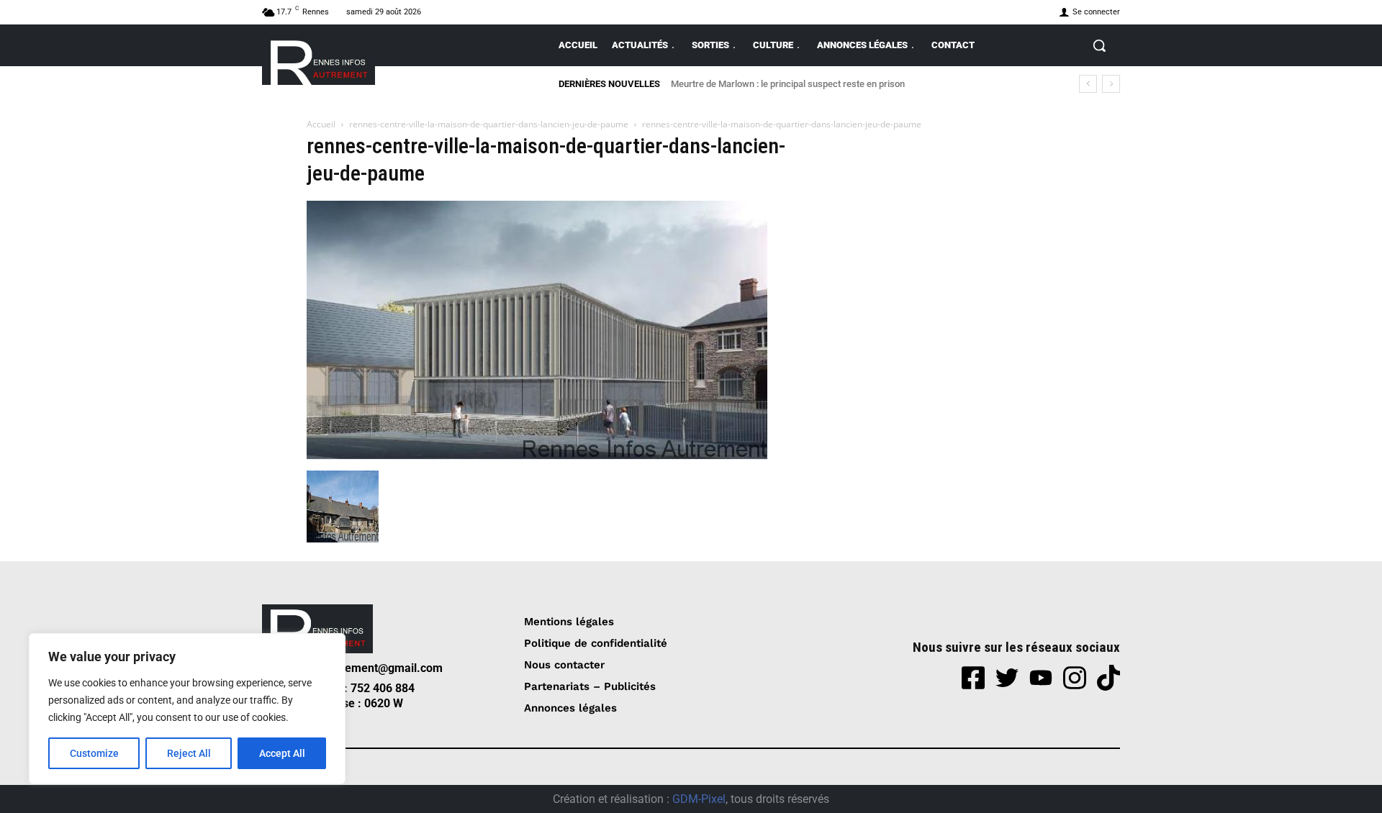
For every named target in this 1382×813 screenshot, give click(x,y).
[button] (1099, 45)
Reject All (189, 753)
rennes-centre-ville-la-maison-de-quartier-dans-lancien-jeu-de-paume (488, 124)
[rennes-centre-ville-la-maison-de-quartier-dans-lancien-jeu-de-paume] (537, 456)
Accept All (282, 753)
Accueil (321, 124)
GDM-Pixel (699, 799)
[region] (187, 708)
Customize (94, 753)
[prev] (1088, 84)
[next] (1111, 84)
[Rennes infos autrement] (318, 60)
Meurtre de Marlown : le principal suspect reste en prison (788, 83)
